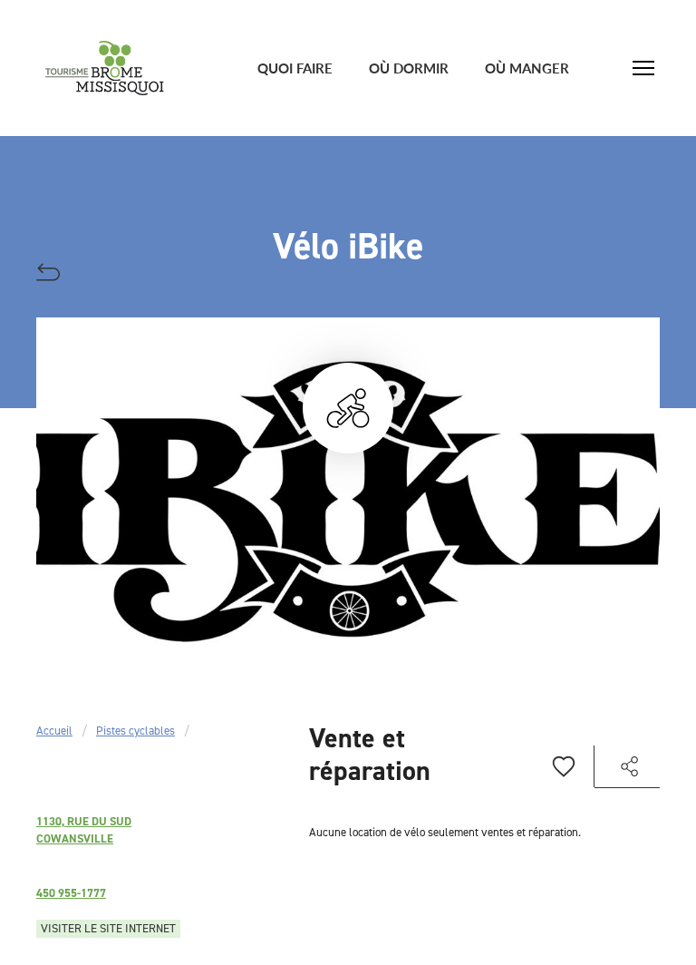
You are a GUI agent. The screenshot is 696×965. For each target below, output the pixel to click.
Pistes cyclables (135, 730)
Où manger (527, 67)
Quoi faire (295, 67)
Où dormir (409, 67)
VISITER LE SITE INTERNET (108, 928)
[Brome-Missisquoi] (104, 68)
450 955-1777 (71, 893)
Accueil (54, 730)
